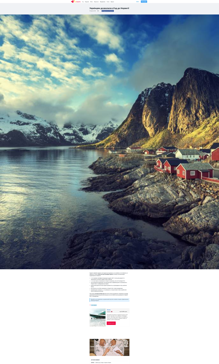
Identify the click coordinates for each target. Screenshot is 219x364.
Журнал (112, 1)
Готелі (108, 1)
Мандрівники (102, 1)
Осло (109, 310)
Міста (91, 1)
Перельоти (96, 1)
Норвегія (108, 311)
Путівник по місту (111, 323)
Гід (82, 1)
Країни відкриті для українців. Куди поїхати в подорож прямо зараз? (109, 347)
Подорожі (87, 1)
